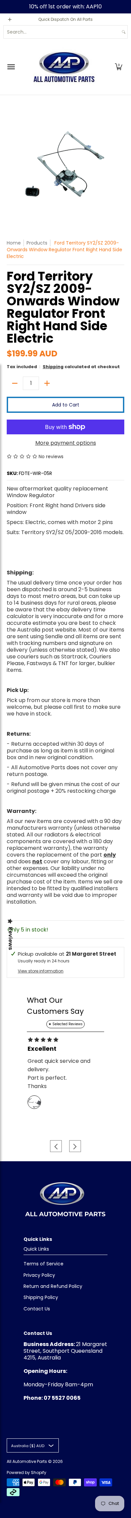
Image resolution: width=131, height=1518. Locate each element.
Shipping (53, 367)
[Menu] (11, 67)
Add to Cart (65, 404)
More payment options (65, 443)
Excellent (42, 1049)
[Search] (123, 32)
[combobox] (62, 32)
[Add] (47, 383)
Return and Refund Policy (53, 1286)
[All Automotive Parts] (63, 66)
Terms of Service (43, 1263)
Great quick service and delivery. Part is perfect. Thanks (59, 1073)
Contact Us (37, 1308)
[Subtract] (15, 383)
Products (37, 243)
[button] (118, 67)
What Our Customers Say (55, 1005)
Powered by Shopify (26, 1472)
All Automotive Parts (27, 1461)
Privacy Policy (39, 1275)
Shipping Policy (41, 1297)
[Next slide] (75, 1146)
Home (14, 243)
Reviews (10, 938)
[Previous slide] (56, 1146)
